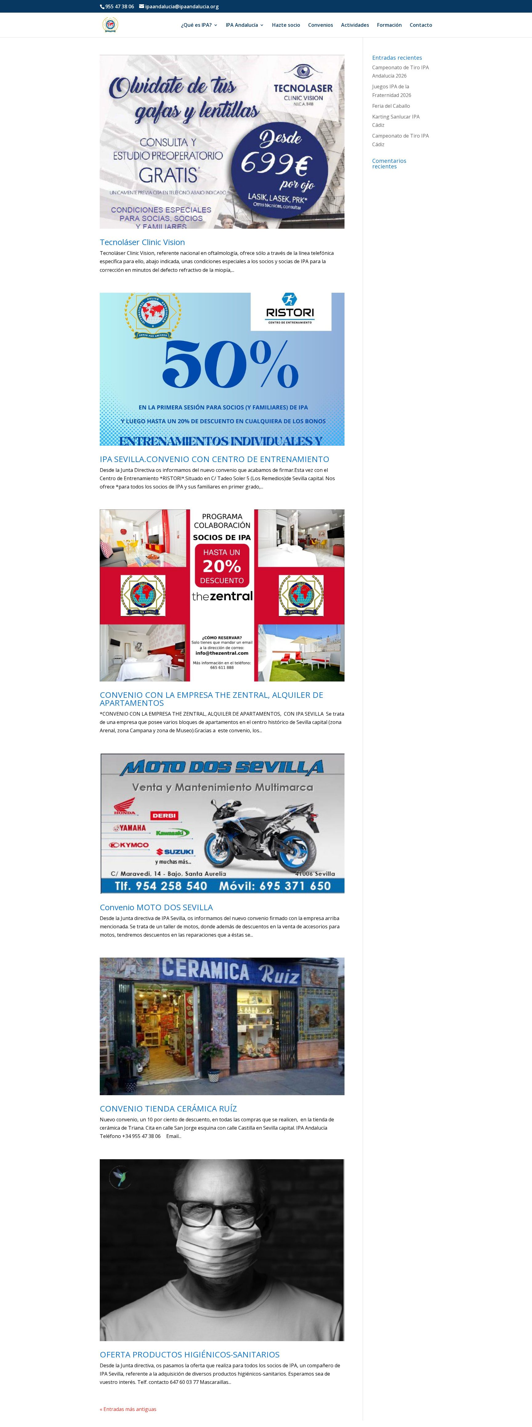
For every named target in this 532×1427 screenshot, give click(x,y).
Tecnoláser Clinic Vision (142, 241)
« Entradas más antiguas (128, 1409)
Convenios (320, 25)
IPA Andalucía (242, 25)
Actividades (355, 25)
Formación (389, 25)
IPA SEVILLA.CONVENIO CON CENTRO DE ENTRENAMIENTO (214, 458)
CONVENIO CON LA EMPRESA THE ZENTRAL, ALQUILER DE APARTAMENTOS (211, 698)
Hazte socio (286, 25)
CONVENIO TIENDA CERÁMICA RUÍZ (168, 1108)
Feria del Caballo (391, 106)
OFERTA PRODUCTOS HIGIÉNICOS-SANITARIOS (190, 1354)
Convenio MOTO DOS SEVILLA (156, 907)
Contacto (421, 25)
